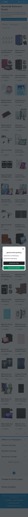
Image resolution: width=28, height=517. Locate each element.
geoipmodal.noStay (14, 263)
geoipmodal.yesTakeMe (14, 268)
